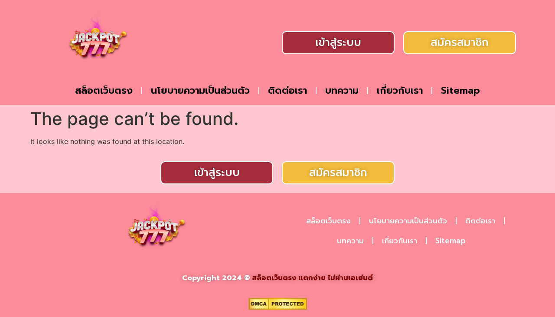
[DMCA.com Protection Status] (277, 307)
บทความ (342, 90)
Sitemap (460, 90)
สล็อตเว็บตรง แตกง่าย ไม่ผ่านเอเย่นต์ (312, 278)
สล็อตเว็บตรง (104, 90)
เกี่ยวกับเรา (400, 90)
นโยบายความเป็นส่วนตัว (200, 90)
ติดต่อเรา (287, 90)
